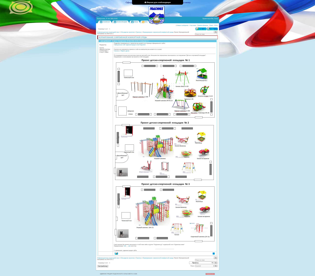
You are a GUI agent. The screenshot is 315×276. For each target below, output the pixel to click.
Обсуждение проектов (127, 32)
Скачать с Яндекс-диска (121, 51)
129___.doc (127, 246)
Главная (106, 22)
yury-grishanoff (106, 41)
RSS (146, 22)
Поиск (211, 25)
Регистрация (122, 22)
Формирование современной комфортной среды (158, 32)
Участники (192, 25)
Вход (136, 22)
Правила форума (202, 25)
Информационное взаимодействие (108, 32)
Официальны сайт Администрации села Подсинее (130, 45)
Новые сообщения (182, 25)
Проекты (138, 32)
